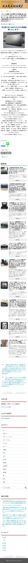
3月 (4, 540)
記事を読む (18, 180)
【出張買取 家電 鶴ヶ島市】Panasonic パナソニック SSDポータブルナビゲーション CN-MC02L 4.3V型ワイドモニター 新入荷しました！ (17, 170)
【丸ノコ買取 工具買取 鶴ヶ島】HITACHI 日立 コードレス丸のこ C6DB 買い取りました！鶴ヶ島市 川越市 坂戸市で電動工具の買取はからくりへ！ (14, 523)
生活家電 (5, 466)
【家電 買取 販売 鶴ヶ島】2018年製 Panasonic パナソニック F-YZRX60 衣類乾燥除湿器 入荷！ (14, 502)
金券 (4, 479)
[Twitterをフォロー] (2, 153)
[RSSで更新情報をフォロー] (10, 153)
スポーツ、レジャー (7, 436)
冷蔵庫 (4, 449)
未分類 (4, 459)
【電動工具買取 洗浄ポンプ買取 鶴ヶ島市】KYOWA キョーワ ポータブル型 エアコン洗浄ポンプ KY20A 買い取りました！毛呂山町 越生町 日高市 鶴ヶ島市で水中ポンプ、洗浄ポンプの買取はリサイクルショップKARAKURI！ (14, 369)
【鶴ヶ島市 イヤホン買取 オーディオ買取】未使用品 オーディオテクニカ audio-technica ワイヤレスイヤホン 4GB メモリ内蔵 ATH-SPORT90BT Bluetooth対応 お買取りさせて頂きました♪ (18, 326)
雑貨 (4, 482)
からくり (5, 157)
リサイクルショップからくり (10, 2)
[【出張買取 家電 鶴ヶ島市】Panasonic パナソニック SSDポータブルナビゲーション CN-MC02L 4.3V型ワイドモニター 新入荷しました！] (4, 170)
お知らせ (5, 433)
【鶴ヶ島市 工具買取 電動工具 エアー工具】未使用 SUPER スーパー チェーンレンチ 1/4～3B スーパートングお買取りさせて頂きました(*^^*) (14, 510)
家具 (4, 453)
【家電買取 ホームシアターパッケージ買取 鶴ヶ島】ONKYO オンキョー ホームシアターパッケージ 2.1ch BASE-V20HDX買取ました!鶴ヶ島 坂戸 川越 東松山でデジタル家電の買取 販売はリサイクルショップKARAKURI (17, 207)
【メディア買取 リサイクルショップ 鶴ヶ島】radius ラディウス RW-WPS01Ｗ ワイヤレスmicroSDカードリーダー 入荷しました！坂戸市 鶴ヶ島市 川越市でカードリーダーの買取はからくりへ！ (17, 286)
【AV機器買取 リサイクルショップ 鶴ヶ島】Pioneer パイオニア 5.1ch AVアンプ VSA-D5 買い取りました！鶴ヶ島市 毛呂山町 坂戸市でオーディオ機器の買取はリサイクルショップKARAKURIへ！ (17, 304)
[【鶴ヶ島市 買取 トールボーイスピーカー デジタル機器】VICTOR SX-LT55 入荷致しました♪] (4, 343)
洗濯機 (4, 462)
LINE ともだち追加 (6, 407)
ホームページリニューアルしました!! (11, 505)
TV (3, 430)
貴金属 (4, 472)
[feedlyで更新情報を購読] (7, 153)
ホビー (4, 446)
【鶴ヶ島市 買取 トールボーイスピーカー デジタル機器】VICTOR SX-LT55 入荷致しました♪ (17, 342)
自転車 (4, 469)
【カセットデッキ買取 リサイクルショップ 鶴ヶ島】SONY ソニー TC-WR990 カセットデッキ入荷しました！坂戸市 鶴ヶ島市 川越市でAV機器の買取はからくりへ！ (17, 246)
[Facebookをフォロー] (4, 153)
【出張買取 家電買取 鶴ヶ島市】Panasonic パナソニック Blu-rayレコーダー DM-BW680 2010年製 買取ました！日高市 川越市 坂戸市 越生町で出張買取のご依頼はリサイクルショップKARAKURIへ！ (17, 188)
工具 (4, 456)
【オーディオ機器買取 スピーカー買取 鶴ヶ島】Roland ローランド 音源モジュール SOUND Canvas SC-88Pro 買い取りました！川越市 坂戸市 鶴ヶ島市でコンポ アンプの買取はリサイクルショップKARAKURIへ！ (17, 226)
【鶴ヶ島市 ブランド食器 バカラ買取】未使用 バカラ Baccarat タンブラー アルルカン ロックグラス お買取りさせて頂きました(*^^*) (14, 516)
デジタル (12, 24)
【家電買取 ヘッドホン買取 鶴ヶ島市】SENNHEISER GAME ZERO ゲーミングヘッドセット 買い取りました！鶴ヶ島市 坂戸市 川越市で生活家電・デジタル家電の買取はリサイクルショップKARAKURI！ (17, 264)
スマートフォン (6, 440)
